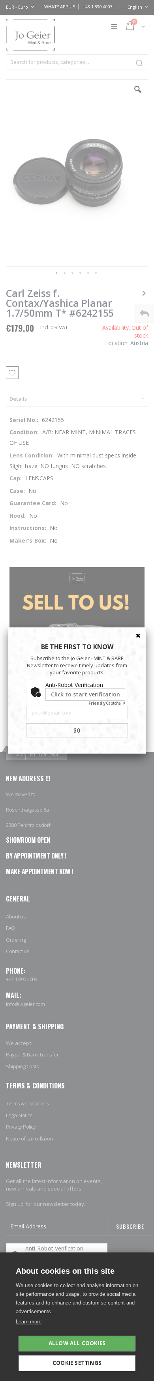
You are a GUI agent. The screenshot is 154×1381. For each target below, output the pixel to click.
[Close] (138, 635)
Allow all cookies (77, 1343)
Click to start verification (85, 694)
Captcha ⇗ (106, 703)
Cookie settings (77, 1362)
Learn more (28, 1322)
